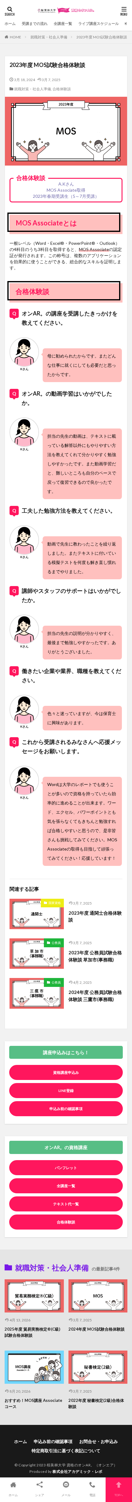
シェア (39, 1495)
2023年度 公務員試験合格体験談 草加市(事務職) (95, 956)
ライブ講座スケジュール (98, 23)
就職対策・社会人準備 (48, 37)
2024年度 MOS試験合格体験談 (96, 1329)
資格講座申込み (66, 1072)
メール (66, 1495)
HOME (15, 37)
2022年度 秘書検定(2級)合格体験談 (96, 1403)
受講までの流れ (35, 23)
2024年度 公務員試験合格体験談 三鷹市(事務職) (95, 995)
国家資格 (55, 903)
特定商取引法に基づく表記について (66, 1450)
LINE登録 (66, 1090)
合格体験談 (61, 89)
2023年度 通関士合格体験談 (95, 916)
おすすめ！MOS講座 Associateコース (33, 1403)
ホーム (10, 23)
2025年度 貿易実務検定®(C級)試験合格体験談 (32, 1332)
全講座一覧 (63, 23)
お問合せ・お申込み (98, 1441)
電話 (92, 1495)
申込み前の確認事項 (66, 1108)
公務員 (56, 943)
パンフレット (66, 1167)
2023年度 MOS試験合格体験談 (101, 37)
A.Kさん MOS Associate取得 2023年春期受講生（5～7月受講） (66, 190)
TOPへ (119, 1495)
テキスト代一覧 (66, 1204)
